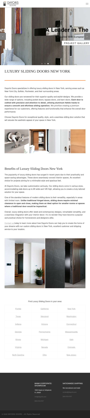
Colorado (71, 347)
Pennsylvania (44, 331)
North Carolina (18, 355)
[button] (17, 141)
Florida (18, 308)
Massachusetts (71, 331)
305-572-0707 (39, 401)
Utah (71, 339)
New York (71, 308)
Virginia (18, 347)
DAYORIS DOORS (15, 414)
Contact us (9, 223)
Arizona (44, 324)
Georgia (18, 331)
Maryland (45, 316)
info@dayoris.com (40, 397)
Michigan (44, 339)
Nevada (44, 347)
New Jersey (71, 355)
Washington (71, 316)
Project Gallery (45, 42)
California (45, 308)
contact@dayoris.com (70, 392)
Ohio (45, 355)
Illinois (18, 339)
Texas (18, 316)
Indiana (18, 324)
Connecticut (71, 324)
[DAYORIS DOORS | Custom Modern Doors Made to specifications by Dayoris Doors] (13, 3)
